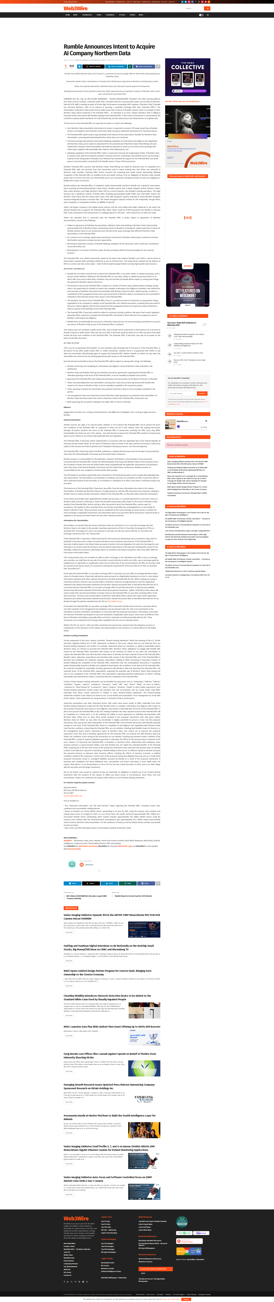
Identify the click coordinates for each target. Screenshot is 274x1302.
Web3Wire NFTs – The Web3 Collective (77, 1249)
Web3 (75, 15)
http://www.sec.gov (114, 601)
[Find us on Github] (199, 2)
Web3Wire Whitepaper (109, 1278)
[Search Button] (207, 8)
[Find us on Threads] (195, 2)
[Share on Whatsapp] (130, 67)
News (141, 15)
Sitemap (168, 1294)
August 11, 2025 (68, 60)
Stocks (122, 15)
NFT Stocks (105, 1266)
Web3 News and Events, (88, 846)
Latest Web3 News (145, 1230)
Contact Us (171, 2)
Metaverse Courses (145, 1262)
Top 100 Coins (106, 1227)
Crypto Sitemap (191, 1294)
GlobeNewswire (95, 60)
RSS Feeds (67, 1272)
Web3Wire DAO (146, 2)
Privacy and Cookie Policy (170, 1299)
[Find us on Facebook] (192, 2)
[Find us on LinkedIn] (182, 2)
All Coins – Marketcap (108, 1230)
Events (132, 15)
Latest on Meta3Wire (177, 547)
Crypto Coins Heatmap (109, 1233)
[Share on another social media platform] (158, 67)
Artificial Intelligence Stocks (111, 1271)
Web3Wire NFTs (120, 2)
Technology (87, 15)
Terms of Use (151, 1294)
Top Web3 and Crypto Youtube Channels (153, 1221)
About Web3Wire (110, 2)
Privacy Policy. (177, 404)
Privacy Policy (140, 1294)
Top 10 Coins (105, 1221)
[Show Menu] (208, 15)
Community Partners (71, 1264)
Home (68, 15)
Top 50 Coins (105, 1224)
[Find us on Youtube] (205, 2)
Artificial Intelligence (75, 20)
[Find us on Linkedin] (67, 1282)
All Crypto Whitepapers (147, 1248)
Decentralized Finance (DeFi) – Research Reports (153, 1244)
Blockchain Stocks (107, 1263)
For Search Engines (179, 1294)
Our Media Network (70, 1267)
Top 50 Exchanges (107, 1246)
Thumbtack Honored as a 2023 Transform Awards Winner (185, 571)
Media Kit (67, 1269)
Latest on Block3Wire (177, 506)
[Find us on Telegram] (185, 2)
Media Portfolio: (181, 1259)
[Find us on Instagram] (189, 2)
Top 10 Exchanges (107, 1243)
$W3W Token (137, 2)
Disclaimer (160, 1294)
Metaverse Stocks (107, 1268)
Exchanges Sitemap (204, 1294)
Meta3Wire (200, 1259)
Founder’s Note (69, 1246)
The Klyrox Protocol (146, 1279)
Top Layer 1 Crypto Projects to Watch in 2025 (188, 353)
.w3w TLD (129, 2)
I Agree (186, 1299)
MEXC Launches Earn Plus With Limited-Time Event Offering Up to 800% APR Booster (112, 1026)
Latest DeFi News (145, 1227)
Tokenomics (122, 1278)
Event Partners (69, 1261)
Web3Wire (75, 8)
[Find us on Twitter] (179, 2)
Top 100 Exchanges (108, 1249)
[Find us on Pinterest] (202, 2)
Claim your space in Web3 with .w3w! (153, 1269)
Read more (70, 932)
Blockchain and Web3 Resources (150, 1241)
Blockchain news (125, 846)
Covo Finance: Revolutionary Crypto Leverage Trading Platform (187, 531)
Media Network (156, 2)
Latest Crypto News (145, 1224)
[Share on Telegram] (79, 67)
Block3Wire (191, 1259)
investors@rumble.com (73, 796)
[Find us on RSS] (209, 2)
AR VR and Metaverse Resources (150, 1259)
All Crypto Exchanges (108, 1252)
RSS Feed (164, 2)
